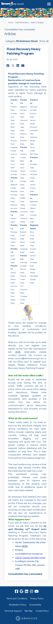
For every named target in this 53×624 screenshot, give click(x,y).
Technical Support (12, 611)
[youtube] (36, 591)
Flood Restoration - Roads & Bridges (29, 22)
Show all (44, 41)
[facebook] (16, 591)
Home (10, 22)
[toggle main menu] (49, 4)
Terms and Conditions (16, 598)
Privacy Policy (37, 598)
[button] (8, 65)
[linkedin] (26, 591)
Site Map (28, 611)
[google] (21, 591)
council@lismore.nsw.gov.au (29, 358)
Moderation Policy (17, 605)
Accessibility (35, 605)
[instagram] (31, 591)
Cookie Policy (42, 611)
